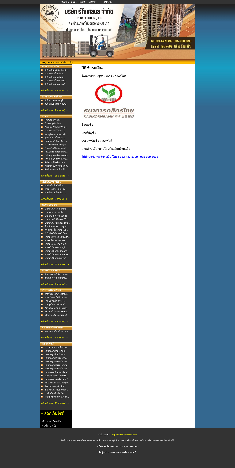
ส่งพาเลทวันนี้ (48, 344)
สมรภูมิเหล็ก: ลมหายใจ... (56, 134)
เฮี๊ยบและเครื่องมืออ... (51, 182)
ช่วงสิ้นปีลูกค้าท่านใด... (55, 393)
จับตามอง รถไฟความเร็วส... (57, 274)
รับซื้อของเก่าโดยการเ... (55, 130)
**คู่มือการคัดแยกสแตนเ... (56, 152)
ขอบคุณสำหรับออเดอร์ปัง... (57, 375)
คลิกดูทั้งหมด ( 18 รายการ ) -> (55, 403)
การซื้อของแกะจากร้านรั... (57, 294)
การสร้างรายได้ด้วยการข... (57, 297)
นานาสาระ (47, 116)
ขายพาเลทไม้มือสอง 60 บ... (57, 219)
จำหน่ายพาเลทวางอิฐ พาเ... (57, 226)
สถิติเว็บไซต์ (54, 413)
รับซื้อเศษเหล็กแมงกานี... (56, 80)
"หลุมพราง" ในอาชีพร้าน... (57, 141)
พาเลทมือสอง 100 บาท (55, 240)
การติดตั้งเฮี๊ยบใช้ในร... (55, 185)
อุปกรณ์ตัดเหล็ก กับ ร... (55, 137)
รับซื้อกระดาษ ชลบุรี (54, 100)
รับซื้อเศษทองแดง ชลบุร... (56, 70)
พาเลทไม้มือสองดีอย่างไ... (56, 258)
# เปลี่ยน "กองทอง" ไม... (56, 127)
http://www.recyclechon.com (124, 434)
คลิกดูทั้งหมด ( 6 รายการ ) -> (54, 90)
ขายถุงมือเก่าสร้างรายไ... (56, 304)
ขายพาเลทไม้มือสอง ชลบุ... (57, 223)
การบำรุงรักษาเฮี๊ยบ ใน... (56, 189)
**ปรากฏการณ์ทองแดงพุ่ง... (57, 155)
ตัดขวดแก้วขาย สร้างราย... (57, 308)
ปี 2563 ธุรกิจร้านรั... (54, 123)
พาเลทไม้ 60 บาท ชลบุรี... (56, 244)
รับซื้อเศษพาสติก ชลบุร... (56, 104)
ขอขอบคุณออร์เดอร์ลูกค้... (57, 358)
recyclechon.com (50, 62)
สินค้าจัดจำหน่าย (49, 205)
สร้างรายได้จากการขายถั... (57, 311)
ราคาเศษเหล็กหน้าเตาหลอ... (57, 331)
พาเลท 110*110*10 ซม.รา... (57, 237)
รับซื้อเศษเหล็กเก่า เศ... (55, 77)
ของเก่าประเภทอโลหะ (52, 96)
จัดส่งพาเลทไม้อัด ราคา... (56, 390)
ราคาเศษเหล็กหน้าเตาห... (53, 327)
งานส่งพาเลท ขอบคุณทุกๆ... (57, 383)
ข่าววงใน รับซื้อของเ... (52, 270)
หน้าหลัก (65, 2)
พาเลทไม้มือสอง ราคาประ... (57, 254)
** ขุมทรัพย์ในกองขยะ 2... (56, 148)
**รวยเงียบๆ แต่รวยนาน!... (56, 159)
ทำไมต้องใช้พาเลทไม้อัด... (57, 233)
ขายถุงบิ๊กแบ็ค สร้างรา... (56, 301)
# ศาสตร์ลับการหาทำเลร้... (57, 166)
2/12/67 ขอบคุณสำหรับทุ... (57, 347)
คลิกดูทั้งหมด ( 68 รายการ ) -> (55, 176)
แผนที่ (82, 2)
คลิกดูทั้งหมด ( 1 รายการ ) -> (54, 338)
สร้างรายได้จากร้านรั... (52, 290)
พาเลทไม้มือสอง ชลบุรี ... (56, 247)
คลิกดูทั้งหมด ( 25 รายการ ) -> (55, 264)
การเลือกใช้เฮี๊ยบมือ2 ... (55, 192)
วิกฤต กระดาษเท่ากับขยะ (56, 278)
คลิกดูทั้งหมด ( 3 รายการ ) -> (54, 199)
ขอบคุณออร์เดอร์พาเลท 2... (57, 379)
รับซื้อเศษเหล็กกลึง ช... (55, 73)
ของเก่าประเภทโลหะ (51, 66)
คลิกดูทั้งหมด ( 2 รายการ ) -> (54, 110)
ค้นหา (74, 2)
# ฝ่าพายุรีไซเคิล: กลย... (56, 162)
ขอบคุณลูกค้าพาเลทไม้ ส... (57, 372)
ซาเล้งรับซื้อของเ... (53, 120)
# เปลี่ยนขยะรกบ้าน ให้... (56, 169)
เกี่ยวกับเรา (93, 2)
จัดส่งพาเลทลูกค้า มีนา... (56, 386)
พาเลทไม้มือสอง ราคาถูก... (57, 251)
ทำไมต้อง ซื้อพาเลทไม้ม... (56, 230)
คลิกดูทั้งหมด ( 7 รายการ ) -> (54, 321)
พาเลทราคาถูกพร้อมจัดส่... (57, 397)
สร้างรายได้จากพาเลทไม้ (56, 315)
